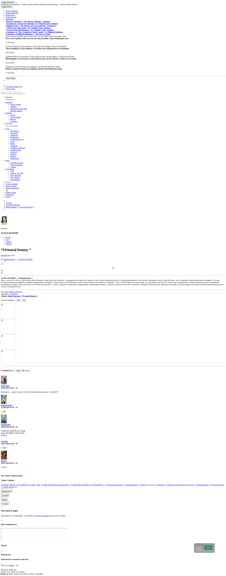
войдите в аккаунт (42, 516)
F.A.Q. (8, 572)
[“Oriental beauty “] (17, 259)
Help (3, 572)
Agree (208, 548)
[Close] (24, 93)
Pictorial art (5, 255)
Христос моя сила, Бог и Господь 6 (182, 485)
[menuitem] (20, 87)
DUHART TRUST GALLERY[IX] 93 (16, 485)
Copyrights (39, 574)
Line (7, 240)
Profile (8, 238)
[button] (12, 11)
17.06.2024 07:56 (7, 407)
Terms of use (19, 574)
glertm (3, 461)
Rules (11, 574)
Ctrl (18, 300)
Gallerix (11, 565)
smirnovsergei (6, 405)
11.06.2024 (13, 294)
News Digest (11, 78)
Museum (10, 98)
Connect (9, 242)
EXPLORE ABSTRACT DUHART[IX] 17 (90, 485)
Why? (20, 476)
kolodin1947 (6, 425)
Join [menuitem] (13, 89)
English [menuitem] (15, 87)
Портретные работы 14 (117, 485)
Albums (9, 244)
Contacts (21, 572)
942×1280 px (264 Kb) (13, 292)
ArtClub (12, 125)
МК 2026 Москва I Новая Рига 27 (58, 485)
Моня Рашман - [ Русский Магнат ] (22, 296)
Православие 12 (134, 485)
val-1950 (4, 442)
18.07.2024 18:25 (7, 463)
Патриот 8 (163, 485)
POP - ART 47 (38, 485)
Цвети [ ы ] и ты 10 (149, 485)
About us (14, 572)
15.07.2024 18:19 (7, 444)
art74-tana (5, 386)
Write (18, 371)
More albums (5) (10, 487)
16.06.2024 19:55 (7, 388)
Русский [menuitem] (9, 87)
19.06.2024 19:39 (7, 427)
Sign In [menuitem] (8, 89)
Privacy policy (29, 574)
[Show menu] (16, 2)
